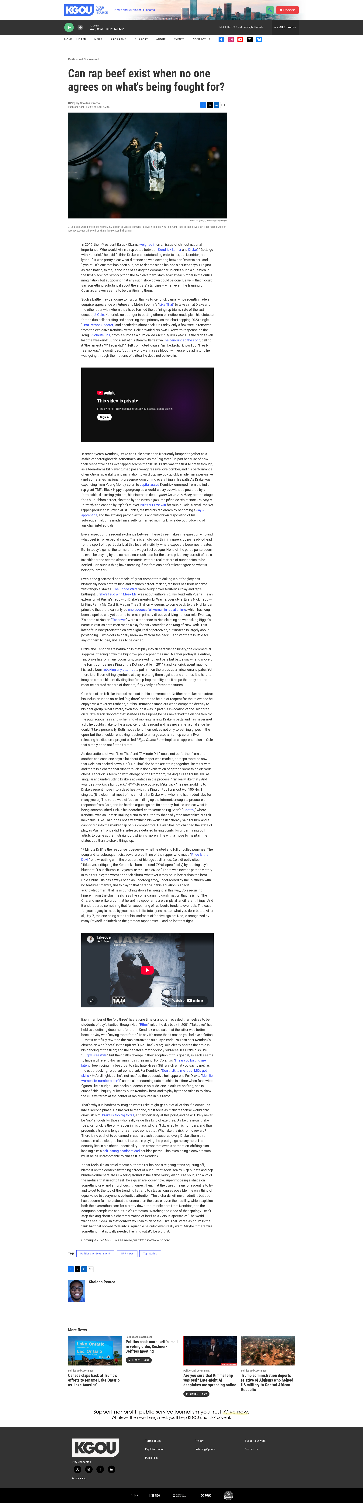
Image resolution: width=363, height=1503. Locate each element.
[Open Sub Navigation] (89, 39)
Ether (144, 1025)
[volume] (80, 27)
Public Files (151, 1457)
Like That (166, 304)
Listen (81, 39)
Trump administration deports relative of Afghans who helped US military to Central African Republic (267, 1382)
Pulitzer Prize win (153, 505)
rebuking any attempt (119, 669)
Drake (192, 250)
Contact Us (201, 39)
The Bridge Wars (125, 589)
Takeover (119, 620)
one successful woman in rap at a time (157, 610)
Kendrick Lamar (169, 250)
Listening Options (205, 1449)
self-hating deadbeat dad (121, 1151)
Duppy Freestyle (94, 1055)
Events (179, 39)
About (161, 39)
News (98, 39)
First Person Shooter (97, 325)
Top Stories (150, 1253)
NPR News (127, 1253)
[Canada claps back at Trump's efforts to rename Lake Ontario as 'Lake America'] (95, 1351)
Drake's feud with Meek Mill (116, 594)
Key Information (154, 1449)
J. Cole (99, 315)
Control (188, 810)
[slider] (86, 27)
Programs (119, 39)
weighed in (147, 244)
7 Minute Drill (100, 335)
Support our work (255, 1440)
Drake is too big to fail (118, 1115)
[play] (69, 27)
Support (141, 39)
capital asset (149, 484)
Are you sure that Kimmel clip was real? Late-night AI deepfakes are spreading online (209, 1380)
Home (68, 39)
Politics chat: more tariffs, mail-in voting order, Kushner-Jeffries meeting (152, 1346)
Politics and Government (83, 59)
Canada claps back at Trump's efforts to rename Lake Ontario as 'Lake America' (94, 1380)
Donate (289, 10)
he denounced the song (182, 340)
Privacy (199, 1440)
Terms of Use (153, 1440)
